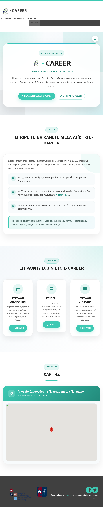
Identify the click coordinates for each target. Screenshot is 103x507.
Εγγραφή (19, 328)
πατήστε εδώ (62, 195)
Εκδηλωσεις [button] (48, 23)
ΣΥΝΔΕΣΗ (77, 23)
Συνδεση (53, 324)
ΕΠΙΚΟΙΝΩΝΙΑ (92, 23)
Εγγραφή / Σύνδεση (72, 96)
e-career (69, 495)
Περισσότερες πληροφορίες (38, 96)
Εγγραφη (86, 328)
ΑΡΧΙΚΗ (34, 23)
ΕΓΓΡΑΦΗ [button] (63, 23)
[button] (64, 23)
